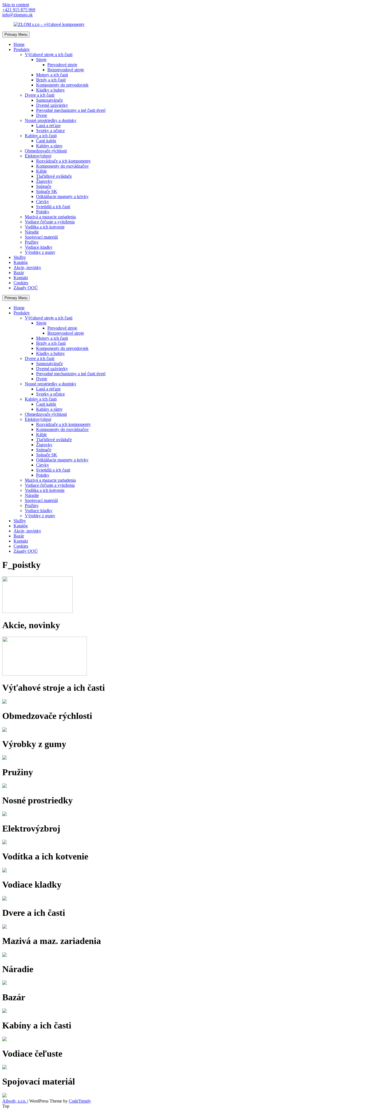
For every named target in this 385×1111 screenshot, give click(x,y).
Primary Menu (16, 34)
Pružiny (32, 242)
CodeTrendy (80, 1101)
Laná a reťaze (48, 125)
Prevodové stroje (62, 64)
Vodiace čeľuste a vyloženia (50, 221)
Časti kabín (46, 140)
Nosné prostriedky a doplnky (50, 120)
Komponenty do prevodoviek (62, 85)
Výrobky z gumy (40, 252)
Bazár (19, 272)
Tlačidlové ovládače (54, 176)
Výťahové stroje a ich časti (48, 54)
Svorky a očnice (50, 130)
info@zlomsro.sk (17, 14)
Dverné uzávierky (52, 105)
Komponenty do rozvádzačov (62, 166)
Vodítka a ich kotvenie (45, 227)
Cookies (21, 282)
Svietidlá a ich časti (53, 206)
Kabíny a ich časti (41, 135)
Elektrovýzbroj (38, 156)
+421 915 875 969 (18, 9)
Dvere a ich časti (39, 95)
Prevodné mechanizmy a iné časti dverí (70, 110)
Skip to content (15, 4)
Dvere (41, 115)
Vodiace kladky (38, 247)
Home (19, 44)
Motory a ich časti (52, 74)
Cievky (42, 201)
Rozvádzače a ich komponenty (63, 161)
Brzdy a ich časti (51, 79)
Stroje (41, 59)
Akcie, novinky (27, 267)
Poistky (42, 211)
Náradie (32, 232)
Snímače (43, 186)
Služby (20, 257)
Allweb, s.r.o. (14, 1101)
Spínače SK (46, 191)
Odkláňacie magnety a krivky (62, 196)
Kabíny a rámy (49, 145)
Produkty (22, 49)
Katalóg (21, 262)
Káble (41, 171)
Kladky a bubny (50, 90)
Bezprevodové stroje (65, 69)
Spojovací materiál (41, 237)
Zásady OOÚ (26, 287)
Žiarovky (44, 181)
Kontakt (21, 277)
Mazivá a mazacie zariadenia (50, 216)
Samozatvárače (49, 100)
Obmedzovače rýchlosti (46, 150)
